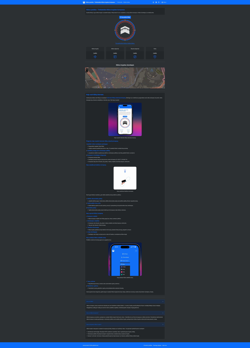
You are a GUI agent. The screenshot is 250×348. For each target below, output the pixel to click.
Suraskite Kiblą (126, 17)
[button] (159, 2)
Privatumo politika (148, 345)
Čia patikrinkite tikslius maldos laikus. (125, 43)
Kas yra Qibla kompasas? (92, 313)
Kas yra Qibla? (90, 301)
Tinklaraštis (119, 2)
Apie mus (164, 345)
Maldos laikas (126, 2)
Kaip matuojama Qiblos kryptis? (94, 324)
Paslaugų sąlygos (157, 345)
